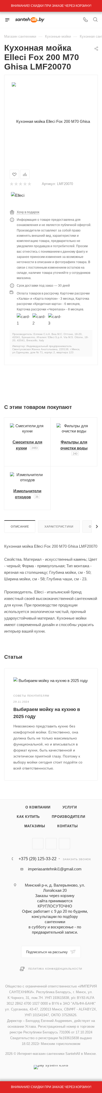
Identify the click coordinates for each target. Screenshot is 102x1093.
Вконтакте (37, 843)
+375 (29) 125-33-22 (37, 859)
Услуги (70, 807)
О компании (37, 807)
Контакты (67, 826)
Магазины (34, 826)
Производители (68, 817)
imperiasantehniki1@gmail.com (55, 869)
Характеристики (58, 526)
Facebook (51, 843)
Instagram (64, 843)
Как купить (28, 817)
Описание (20, 526)
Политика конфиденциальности (55, 968)
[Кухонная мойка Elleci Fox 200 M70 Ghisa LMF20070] (51, 121)
